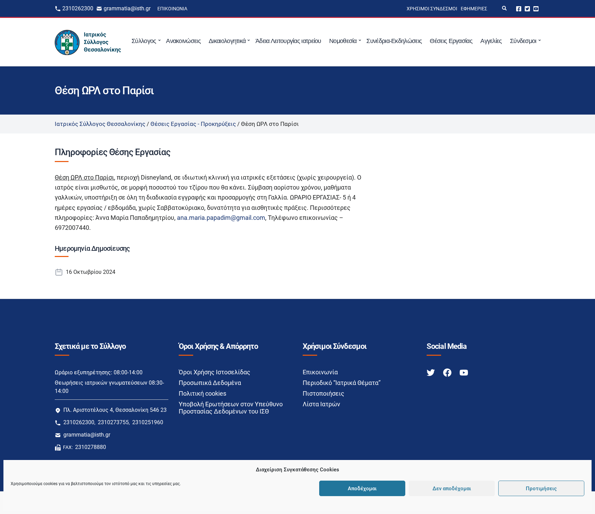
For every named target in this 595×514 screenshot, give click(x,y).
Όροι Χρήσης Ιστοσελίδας (214, 372)
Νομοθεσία (343, 41)
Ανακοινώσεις (183, 41)
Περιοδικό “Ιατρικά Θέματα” (341, 382)
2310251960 (147, 422)
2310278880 (90, 447)
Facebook (519, 8)
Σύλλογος (144, 41)
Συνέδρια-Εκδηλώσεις (394, 41)
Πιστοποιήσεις (323, 393)
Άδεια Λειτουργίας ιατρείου (288, 41)
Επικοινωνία (172, 8)
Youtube (536, 8)
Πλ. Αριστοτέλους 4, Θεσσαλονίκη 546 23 (115, 410)
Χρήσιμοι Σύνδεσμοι (432, 8)
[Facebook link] (448, 372)
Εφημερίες (474, 8)
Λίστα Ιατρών (321, 404)
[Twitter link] (431, 372)
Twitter (527, 8)
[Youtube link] (464, 372)
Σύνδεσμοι (523, 41)
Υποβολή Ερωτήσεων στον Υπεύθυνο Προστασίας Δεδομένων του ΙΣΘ (231, 407)
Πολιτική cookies (202, 393)
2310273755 (113, 422)
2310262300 (77, 8)
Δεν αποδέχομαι (451, 488)
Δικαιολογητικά (227, 41)
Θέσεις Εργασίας (451, 41)
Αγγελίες (491, 41)
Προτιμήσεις (541, 488)
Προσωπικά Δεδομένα (210, 382)
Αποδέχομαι (362, 488)
